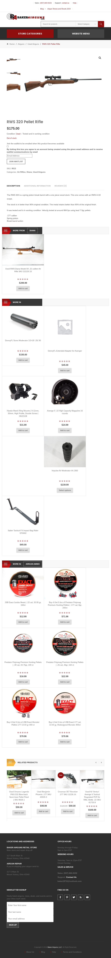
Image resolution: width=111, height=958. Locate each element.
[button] (99, 57)
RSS (80, 897)
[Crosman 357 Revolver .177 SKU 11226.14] (68, 779)
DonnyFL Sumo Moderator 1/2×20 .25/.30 (23, 340)
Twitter (73, 897)
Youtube (87, 897)
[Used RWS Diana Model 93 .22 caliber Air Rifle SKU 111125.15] (23, 249)
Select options (65, 490)
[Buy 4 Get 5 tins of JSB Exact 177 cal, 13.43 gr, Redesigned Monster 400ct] (65, 703)
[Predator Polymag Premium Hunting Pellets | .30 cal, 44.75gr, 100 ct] (23, 643)
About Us (30, 952)
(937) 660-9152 (46, 3)
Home (12, 44)
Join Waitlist (16, 161)
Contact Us (71, 877)
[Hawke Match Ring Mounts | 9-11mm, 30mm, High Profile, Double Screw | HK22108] (23, 391)
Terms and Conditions (72, 952)
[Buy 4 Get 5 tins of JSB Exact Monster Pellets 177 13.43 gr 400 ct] (23, 703)
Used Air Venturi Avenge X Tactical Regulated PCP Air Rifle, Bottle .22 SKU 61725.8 (92, 797)
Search (101, 24)
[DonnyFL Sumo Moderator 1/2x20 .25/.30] (23, 321)
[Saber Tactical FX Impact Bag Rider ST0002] (23, 511)
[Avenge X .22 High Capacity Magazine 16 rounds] (65, 391)
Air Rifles (21, 172)
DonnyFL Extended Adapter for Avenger (65, 351)
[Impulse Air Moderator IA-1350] (65, 451)
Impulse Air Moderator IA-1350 (65, 471)
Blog (42, 9)
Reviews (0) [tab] (61, 185)
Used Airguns (33, 44)
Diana (29, 172)
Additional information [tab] (37, 185)
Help (74, 3)
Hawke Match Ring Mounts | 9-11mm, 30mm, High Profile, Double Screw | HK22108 (23, 413)
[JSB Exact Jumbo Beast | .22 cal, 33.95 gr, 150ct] (23, 583)
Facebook (60, 897)
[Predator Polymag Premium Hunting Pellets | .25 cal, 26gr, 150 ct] (65, 643)
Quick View (30, 262)
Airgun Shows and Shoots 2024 (59, 9)
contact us (65, 3)
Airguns (21, 44)
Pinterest (67, 897)
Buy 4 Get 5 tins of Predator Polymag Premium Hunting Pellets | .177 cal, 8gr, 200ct (65, 605)
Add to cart (23, 288)
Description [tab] (13, 185)
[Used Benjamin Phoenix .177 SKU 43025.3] (43, 779)
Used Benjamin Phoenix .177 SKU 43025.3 (43, 794)
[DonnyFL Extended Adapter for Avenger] (65, 326)
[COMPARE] (23, 262)
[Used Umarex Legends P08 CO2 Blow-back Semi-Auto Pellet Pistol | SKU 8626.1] (19, 779)
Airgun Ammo (33, 564)
